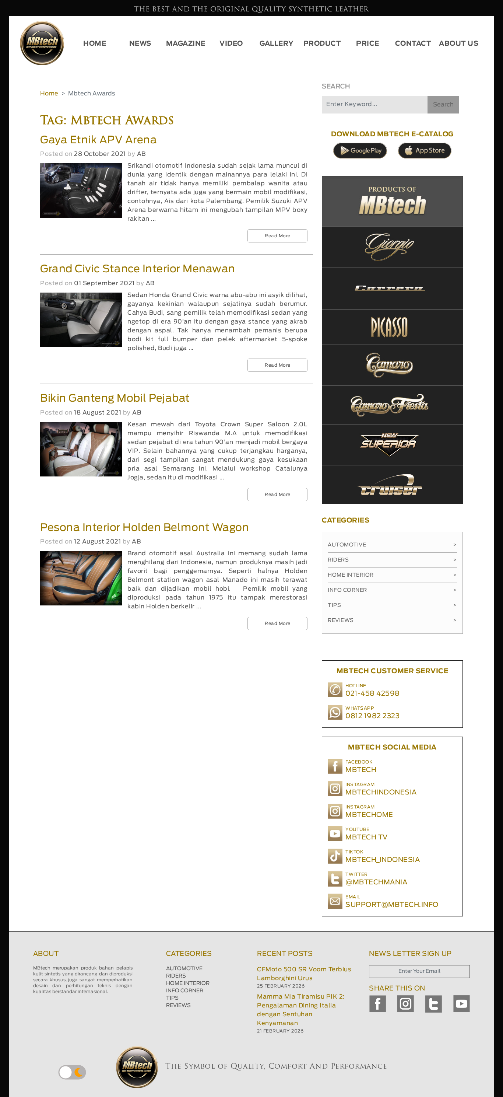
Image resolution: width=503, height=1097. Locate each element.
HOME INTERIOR (188, 983)
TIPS (172, 998)
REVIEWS (178, 1005)
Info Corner (392, 590)
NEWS (140, 44)
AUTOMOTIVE (184, 968)
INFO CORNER (184, 990)
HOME (94, 44)
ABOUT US (458, 44)
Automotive (392, 545)
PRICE (367, 44)
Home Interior (392, 575)
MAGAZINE (185, 44)
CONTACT (413, 44)
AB (141, 154)
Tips (392, 605)
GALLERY (277, 44)
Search (443, 105)
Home (49, 94)
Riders (392, 560)
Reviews (392, 620)
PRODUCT (322, 44)
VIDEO (231, 44)
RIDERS (176, 976)
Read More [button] (278, 236)
